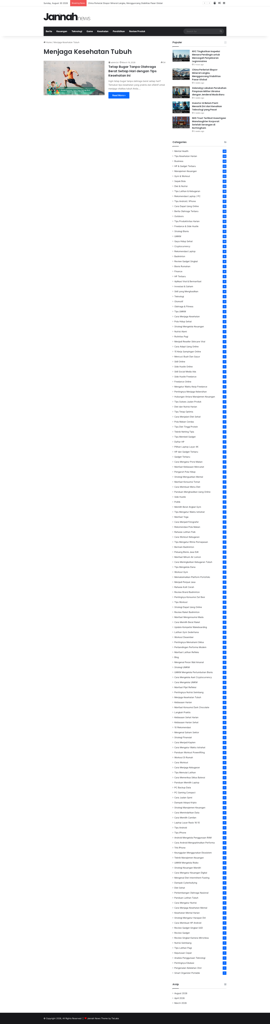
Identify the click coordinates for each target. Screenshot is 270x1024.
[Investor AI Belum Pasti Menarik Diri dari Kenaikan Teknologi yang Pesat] (181, 107)
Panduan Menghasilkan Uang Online (192, 492)
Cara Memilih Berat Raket (187, 622)
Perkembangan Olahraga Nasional (191, 893)
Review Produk (137, 31)
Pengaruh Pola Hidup (184, 472)
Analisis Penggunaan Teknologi (189, 958)
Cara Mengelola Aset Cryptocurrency (193, 677)
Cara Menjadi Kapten (184, 742)
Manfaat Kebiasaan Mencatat (189, 467)
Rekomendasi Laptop (184, 251)
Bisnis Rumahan (182, 266)
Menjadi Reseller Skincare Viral (189, 341)
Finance (178, 271)
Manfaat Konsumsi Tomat (187, 482)
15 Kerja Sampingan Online (187, 351)
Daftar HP (179, 442)
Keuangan (61, 31)
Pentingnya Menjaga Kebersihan (190, 391)
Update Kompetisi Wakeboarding (190, 627)
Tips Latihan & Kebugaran (187, 191)
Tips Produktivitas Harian (187, 221)
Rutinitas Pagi (181, 336)
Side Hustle (180, 497)
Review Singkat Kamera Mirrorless (191, 938)
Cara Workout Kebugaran (187, 537)
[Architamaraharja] (67, 16)
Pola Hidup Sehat (183, 321)
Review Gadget (182, 933)
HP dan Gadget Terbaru (186, 452)
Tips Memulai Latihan (185, 772)
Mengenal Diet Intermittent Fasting (191, 877)
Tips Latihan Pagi (183, 948)
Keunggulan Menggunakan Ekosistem (193, 852)
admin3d (114, 62)
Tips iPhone (180, 832)
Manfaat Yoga (181, 517)
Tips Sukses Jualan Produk (187, 401)
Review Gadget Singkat (186, 261)
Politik (177, 502)
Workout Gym (181, 572)
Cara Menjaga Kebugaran (187, 767)
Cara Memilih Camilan (185, 817)
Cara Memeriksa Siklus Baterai (189, 777)
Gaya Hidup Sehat (183, 241)
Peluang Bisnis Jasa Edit (186, 552)
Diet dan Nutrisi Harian (185, 406)
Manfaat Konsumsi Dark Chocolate (191, 707)
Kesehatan (102, 31)
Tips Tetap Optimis (183, 411)
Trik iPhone (179, 847)
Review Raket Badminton (187, 612)
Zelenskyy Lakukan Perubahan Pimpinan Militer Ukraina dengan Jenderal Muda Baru (209, 91)
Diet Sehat (179, 888)
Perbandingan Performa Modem (190, 647)
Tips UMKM (180, 311)
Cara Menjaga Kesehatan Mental (190, 908)
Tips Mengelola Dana (184, 567)
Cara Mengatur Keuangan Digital (190, 872)
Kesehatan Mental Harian (187, 913)
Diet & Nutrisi (181, 186)
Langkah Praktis (182, 712)
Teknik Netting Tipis (184, 431)
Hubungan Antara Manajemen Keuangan (194, 396)
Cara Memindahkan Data (186, 812)
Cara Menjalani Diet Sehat (187, 416)
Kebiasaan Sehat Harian (186, 717)
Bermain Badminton (184, 547)
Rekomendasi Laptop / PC (187, 196)
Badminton (179, 256)
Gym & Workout (182, 176)
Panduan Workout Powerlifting (189, 752)
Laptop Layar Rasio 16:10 (187, 822)
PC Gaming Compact (184, 792)
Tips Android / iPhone (185, 201)
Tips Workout (181, 602)
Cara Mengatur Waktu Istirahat (189, 747)
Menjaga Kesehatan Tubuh (187, 697)
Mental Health (181, 151)
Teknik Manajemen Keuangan (189, 857)
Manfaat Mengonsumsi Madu (189, 617)
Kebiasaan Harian (183, 702)
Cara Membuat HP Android (187, 923)
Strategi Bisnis (181, 231)
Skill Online (179, 361)
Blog (176, 657)
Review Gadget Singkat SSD (188, 928)
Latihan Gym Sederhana (186, 632)
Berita (49, 31)
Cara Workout (181, 762)
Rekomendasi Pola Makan (187, 527)
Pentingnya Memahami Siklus (189, 642)
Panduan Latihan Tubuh (186, 898)
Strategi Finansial (183, 737)
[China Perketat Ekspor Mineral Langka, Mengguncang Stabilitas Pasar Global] (181, 74)
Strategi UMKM (182, 667)
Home (48, 42)
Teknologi (77, 31)
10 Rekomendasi (182, 727)
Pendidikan (119, 31)
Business (178, 161)
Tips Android (180, 827)
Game (90, 31)
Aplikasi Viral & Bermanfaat (187, 281)
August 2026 (180, 993)
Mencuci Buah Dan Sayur (187, 356)
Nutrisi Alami (180, 331)
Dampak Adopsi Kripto (185, 802)
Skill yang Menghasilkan (186, 291)
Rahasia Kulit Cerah (184, 587)
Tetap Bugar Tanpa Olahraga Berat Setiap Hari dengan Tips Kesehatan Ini (132, 71)
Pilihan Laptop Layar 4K (186, 447)
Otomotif (178, 301)
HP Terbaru (180, 276)
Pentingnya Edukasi (184, 963)
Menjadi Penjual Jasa (184, 582)
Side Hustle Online (183, 366)
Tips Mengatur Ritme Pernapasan (191, 542)
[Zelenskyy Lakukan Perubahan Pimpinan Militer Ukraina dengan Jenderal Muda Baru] (181, 92)
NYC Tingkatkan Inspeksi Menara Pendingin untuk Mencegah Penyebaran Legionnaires (206, 56)
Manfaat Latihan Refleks (186, 652)
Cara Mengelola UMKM (186, 682)
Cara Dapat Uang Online (186, 206)
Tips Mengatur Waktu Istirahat (189, 512)
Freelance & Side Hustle (186, 226)
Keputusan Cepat (183, 953)
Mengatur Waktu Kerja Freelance (190, 386)
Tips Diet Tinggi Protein (186, 426)
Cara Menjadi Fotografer (186, 522)
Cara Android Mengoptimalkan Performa (194, 842)
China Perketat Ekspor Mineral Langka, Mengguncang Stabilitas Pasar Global (125, 3)
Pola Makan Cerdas (184, 421)
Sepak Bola (180, 181)
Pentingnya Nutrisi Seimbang (188, 692)
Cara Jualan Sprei (183, 797)
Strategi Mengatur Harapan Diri (190, 918)
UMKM (177, 236)
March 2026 (180, 1003)
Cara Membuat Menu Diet (187, 487)
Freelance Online (182, 381)
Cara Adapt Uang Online (186, 346)
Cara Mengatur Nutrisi (185, 903)
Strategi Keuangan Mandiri (187, 867)
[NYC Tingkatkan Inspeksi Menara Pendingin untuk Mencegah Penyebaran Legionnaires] (181, 56)
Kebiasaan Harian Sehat (186, 722)
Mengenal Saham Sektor (186, 732)
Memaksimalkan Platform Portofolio (192, 577)
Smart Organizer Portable (187, 973)
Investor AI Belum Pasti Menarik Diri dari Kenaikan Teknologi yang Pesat (207, 106)
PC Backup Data (182, 787)
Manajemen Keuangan (185, 171)
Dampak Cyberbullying (185, 882)
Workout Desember (184, 637)
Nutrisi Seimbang (182, 943)
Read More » (118, 95)
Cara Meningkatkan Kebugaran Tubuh (193, 562)
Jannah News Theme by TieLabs (103, 1018)
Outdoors (179, 216)
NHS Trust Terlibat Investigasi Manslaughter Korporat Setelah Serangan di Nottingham (209, 123)
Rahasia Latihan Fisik (184, 532)
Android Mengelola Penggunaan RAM (193, 837)
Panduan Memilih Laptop (186, 782)
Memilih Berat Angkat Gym (187, 507)
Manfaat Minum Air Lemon (187, 557)
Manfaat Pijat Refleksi (185, 687)
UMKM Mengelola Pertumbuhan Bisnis (193, 672)
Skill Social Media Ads (185, 371)
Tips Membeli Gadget (185, 437)
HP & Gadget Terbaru (185, 166)
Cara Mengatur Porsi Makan (188, 462)
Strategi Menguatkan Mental (188, 477)
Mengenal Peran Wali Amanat (189, 662)
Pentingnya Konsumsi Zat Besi (189, 597)
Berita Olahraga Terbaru (186, 211)
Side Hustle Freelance (185, 376)
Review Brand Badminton (187, 592)
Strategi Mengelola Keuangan (189, 326)
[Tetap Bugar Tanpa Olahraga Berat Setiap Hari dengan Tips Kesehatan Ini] (74, 78)
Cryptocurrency (182, 246)
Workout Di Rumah (183, 757)
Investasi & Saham (183, 286)
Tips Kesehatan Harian (185, 156)
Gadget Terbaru (182, 457)
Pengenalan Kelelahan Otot (188, 968)
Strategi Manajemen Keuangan (189, 807)
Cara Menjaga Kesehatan (187, 316)
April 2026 (179, 998)
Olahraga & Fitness (183, 306)
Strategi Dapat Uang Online (188, 607)
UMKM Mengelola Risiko (186, 862)
